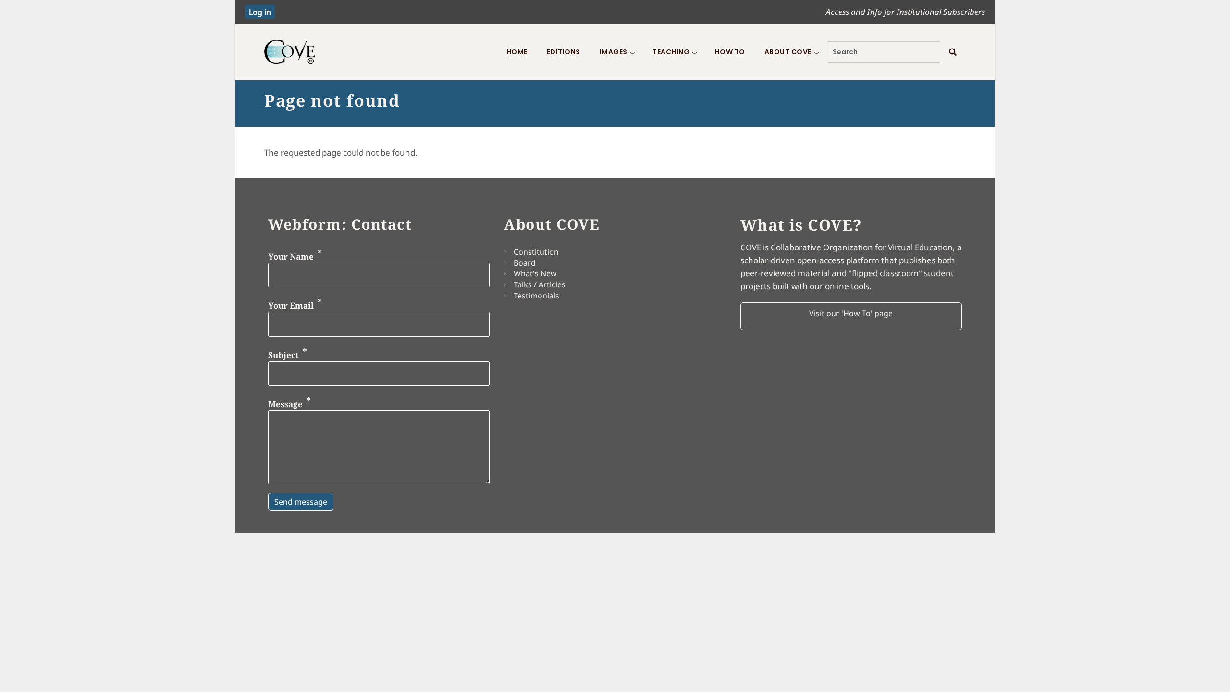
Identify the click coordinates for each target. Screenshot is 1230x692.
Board (525, 263)
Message (285, 403)
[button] (851, 316)
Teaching (670, 52)
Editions (563, 52)
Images (613, 52)
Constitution (536, 252)
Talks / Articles (540, 284)
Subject (283, 354)
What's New (535, 273)
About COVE (788, 52)
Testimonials (536, 295)
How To (730, 52)
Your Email (291, 305)
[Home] (293, 52)
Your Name (291, 255)
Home (517, 52)
